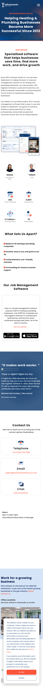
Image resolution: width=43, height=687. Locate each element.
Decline (21, 678)
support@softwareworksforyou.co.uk (21, 473)
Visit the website (20, 327)
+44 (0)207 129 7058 (21, 452)
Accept (21, 672)
